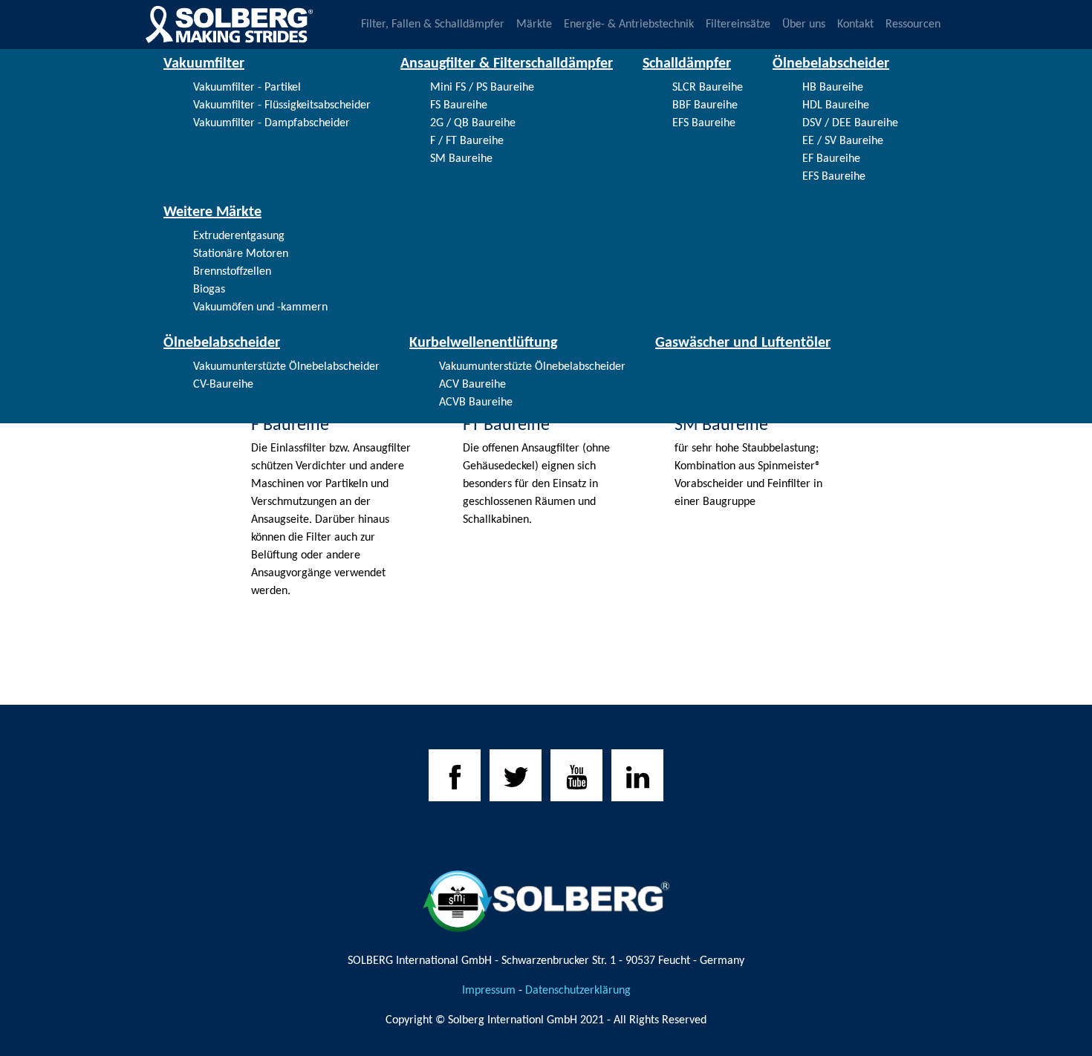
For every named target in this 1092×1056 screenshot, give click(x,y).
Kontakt (855, 24)
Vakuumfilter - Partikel (247, 88)
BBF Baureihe (705, 105)
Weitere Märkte (212, 212)
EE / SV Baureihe (842, 141)
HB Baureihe (832, 88)
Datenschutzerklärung (578, 991)
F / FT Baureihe (467, 141)
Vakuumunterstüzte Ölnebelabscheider (286, 367)
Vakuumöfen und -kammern (260, 307)
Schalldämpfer (687, 63)
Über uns (803, 24)
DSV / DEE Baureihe (850, 123)
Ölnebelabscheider (831, 63)
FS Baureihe (458, 105)
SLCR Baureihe (707, 88)
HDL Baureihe (835, 105)
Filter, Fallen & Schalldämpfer (432, 24)
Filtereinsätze (738, 24)
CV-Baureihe (223, 385)
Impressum (489, 991)
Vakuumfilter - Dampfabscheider (271, 123)
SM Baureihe (461, 159)
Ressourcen (912, 24)
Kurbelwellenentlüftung (483, 343)
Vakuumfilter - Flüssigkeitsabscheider (282, 105)
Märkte (534, 24)
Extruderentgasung (239, 236)
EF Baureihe (831, 159)
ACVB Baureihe (476, 402)
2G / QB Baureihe (473, 123)
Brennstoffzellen (232, 272)
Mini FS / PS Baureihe (482, 88)
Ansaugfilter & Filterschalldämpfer (506, 63)
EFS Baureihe (703, 123)
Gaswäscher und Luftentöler (743, 343)
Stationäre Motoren (240, 254)
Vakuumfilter (203, 63)
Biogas (209, 290)
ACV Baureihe (472, 385)
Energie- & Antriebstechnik (629, 24)
